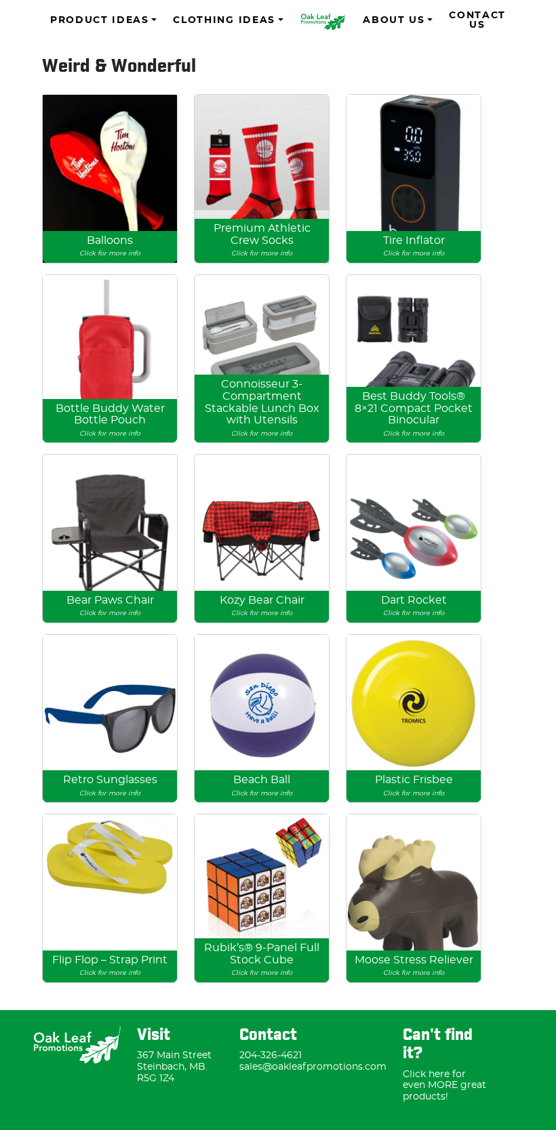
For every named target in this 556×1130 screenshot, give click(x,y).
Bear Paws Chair (110, 606)
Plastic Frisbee (414, 785)
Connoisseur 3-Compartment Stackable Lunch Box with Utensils (262, 407)
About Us (393, 20)
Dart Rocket (414, 606)
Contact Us (477, 20)
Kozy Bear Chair (262, 606)
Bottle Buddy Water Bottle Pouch (110, 420)
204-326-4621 (270, 1055)
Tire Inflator (414, 246)
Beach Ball (261, 785)
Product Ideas (99, 20)
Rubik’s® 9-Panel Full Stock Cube (261, 959)
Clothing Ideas (224, 20)
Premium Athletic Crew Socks (262, 240)
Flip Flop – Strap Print (109, 966)
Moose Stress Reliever (414, 966)
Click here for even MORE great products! (444, 1086)
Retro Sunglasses (110, 785)
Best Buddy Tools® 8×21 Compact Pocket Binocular (414, 414)
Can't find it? (438, 1044)
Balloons (109, 246)
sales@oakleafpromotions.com (312, 1067)
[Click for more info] (110, 179)
